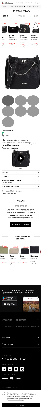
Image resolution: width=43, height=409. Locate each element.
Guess (24, 258)
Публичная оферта (9, 387)
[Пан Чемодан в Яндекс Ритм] (22, 369)
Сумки (4, 6)
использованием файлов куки (16, 400)
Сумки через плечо (16, 6)
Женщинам (20, 3)
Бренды (37, 3)
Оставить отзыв (20, 224)
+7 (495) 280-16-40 (14, 358)
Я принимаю (22, 326)
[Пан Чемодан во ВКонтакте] (10, 369)
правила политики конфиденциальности (26, 326)
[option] (13, 34)
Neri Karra (34, 259)
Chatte (13, 258)
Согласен (20, 405)
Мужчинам (29, 3)
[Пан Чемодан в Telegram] (4, 369)
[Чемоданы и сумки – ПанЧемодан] (7, 2)
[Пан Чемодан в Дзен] (16, 369)
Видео (21, 168)
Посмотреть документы (10, 148)
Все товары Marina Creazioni (12, 191)
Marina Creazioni (32, 6)
